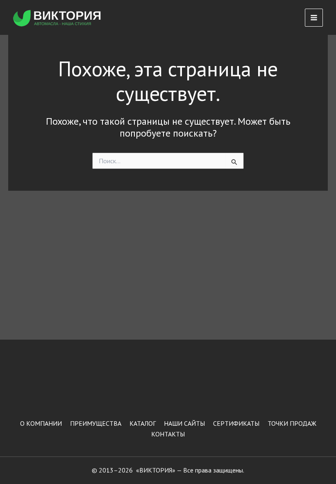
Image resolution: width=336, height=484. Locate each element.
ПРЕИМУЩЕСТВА (95, 423)
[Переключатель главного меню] (314, 18)
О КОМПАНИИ (41, 423)
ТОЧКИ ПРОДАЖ (292, 423)
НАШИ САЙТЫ (184, 423)
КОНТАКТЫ (168, 434)
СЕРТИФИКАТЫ (236, 423)
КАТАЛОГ (142, 423)
